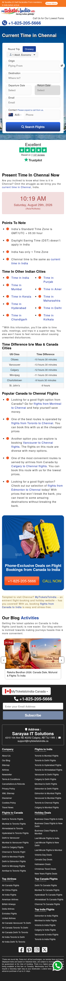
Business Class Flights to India (49, 818)
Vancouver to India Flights (46, 934)
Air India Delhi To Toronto (13, 941)
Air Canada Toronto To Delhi (15, 927)
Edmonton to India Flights (46, 915)
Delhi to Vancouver (10, 837)
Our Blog (6, 760)
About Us (6, 755)
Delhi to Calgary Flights (13, 847)
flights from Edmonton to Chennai (37, 488)
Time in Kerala (21, 296)
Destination (14, 73)
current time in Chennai (16, 187)
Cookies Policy (9, 802)
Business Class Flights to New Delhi (48, 825)
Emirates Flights (9, 913)
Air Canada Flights (10, 885)
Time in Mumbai (16, 287)
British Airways (9, 904)
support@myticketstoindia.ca (33, 741)
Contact (26, 110)
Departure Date (16, 85)
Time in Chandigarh (19, 317)
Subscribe (33, 715)
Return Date (43, 85)
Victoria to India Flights (45, 925)
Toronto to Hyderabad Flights (48, 765)
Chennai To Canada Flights (47, 904)
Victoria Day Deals (43, 854)
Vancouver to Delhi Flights (47, 774)
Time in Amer (52, 289)
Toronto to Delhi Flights (45, 760)
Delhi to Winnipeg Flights (13, 865)
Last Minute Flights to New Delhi (47, 844)
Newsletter (7, 774)
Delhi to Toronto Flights (12, 818)
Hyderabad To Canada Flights (48, 894)
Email (11, 97)
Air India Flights (9, 894)
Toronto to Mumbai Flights (46, 755)
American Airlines (10, 899)
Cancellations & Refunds (13, 783)
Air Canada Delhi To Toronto (15, 932)
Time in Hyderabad (18, 306)
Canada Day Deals (43, 859)
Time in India (20, 278)
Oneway (29, 49)
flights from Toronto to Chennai (32, 423)
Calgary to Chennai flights (29, 466)
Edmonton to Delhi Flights (46, 788)
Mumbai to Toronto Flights (14, 823)
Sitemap (6, 765)
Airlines (5, 769)
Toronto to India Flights (45, 939)
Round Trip (14, 49)
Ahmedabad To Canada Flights (49, 899)
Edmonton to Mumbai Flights (48, 793)
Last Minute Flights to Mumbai (48, 850)
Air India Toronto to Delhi (13, 936)
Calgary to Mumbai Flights (47, 807)
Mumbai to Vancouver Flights (15, 842)
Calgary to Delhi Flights (45, 779)
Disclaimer (7, 797)
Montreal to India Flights (46, 920)
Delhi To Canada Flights (46, 885)
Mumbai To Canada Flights (47, 889)
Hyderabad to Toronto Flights (15, 833)
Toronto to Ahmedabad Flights (48, 769)
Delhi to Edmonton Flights (14, 861)
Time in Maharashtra (51, 298)
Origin (11, 61)
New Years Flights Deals (46, 873)
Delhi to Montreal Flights (13, 856)
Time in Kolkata (48, 317)
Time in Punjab (48, 280)
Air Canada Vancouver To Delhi (16, 922)
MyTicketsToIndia (46, 597)
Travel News (7, 807)
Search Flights (34, 127)
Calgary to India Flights (45, 929)
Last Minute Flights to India (47, 838)
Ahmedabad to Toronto (12, 828)
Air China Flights (9, 889)
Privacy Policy (8, 788)
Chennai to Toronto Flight (13, 851)
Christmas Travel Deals (45, 868)
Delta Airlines (8, 908)
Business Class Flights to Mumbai (46, 832)
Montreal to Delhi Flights (46, 783)
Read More (51, 3)
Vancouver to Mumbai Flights (48, 797)
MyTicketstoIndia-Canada (29, 691)
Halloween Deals (43, 864)
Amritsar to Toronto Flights (14, 870)
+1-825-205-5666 (24, 23)
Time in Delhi (52, 308)
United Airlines (9, 918)
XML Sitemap (8, 793)
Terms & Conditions (11, 779)
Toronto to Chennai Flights (47, 802)
